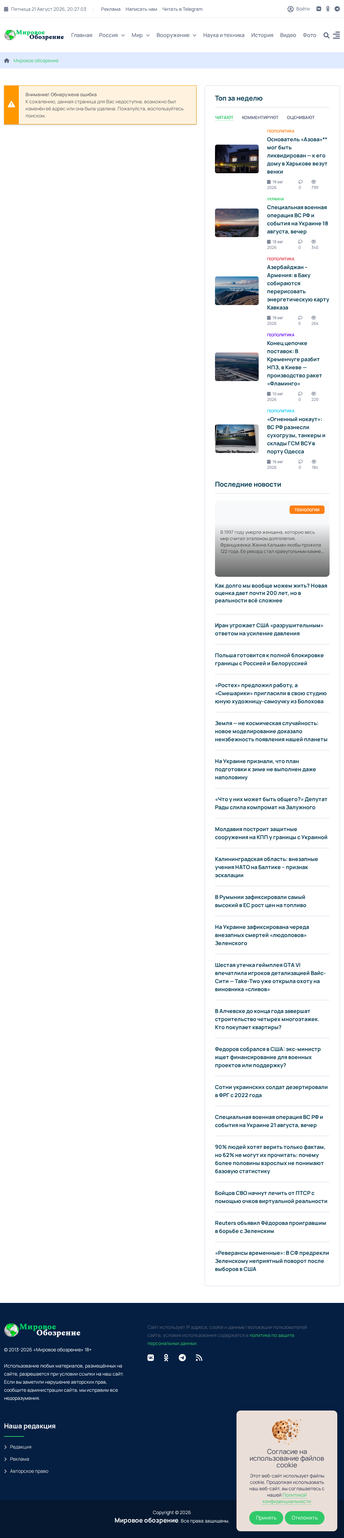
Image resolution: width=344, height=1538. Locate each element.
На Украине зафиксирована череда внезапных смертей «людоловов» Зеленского (262, 935)
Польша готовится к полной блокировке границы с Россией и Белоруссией (269, 659)
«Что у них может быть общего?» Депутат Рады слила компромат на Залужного (271, 803)
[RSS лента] (199, 1358)
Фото (309, 35)
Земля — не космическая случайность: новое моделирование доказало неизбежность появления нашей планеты (271, 731)
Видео (288, 35)
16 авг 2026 (275, 396)
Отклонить (305, 1517)
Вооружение (173, 35)
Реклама (111, 9)
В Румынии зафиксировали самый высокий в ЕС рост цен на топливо (260, 901)
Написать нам (141, 9)
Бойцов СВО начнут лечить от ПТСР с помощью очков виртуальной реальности (271, 1197)
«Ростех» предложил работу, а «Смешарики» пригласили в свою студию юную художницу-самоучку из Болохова (271, 693)
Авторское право (29, 1471)
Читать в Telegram (182, 9)
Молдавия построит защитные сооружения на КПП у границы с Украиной (271, 833)
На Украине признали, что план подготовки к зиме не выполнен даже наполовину (265, 769)
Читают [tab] (224, 117)
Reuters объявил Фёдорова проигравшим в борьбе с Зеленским (270, 1227)
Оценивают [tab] (301, 117)
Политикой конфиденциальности (287, 1498)
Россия (108, 35)
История (262, 35)
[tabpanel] (272, 298)
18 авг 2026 (275, 184)
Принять (266, 1517)
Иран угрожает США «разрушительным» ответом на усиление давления (269, 629)
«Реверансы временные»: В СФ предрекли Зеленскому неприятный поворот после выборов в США (272, 1261)
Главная (81, 35)
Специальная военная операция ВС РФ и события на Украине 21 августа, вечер (269, 1121)
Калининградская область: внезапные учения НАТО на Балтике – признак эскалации (266, 867)
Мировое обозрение (35, 60)
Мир (137, 35)
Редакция (21, 1446)
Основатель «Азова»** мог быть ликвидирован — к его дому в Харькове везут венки (297, 155)
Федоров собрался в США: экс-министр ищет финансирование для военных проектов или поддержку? (268, 1057)
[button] (336, 36)
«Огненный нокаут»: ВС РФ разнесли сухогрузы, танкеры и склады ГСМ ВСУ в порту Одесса (296, 435)
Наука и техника (224, 35)
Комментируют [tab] (260, 117)
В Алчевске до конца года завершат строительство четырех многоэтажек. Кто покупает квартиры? (267, 1019)
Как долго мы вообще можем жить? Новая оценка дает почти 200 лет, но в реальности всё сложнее (271, 593)
